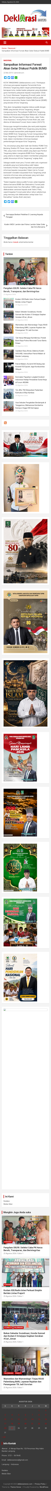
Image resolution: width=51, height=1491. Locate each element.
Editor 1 (20, 1253)
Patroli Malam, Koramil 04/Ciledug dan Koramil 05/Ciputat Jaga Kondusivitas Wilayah (30, 366)
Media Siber (8, 1204)
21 (32, 1424)
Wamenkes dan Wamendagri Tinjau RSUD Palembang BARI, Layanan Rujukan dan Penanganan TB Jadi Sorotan (31, 327)
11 (12, 1419)
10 (5, 1419)
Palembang (18, 1327)
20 (25, 1424)
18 (12, 1424)
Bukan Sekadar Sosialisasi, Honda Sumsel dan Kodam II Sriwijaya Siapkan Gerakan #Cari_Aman (30, 314)
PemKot (18, 1373)
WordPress (44, 1487)
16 (46, 1419)
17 (5, 1424)
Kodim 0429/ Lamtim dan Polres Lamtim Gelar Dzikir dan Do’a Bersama (24, 225)
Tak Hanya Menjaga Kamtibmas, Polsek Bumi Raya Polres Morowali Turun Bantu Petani (30, 340)
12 (19, 1419)
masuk (15, 242)
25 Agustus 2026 (10, 1253)
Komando (8, 1242)
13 (25, 1419)
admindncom (19, 73)
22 (39, 1424)
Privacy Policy (40, 1484)
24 (5, 1428)
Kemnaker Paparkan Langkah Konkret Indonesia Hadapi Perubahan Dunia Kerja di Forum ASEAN (31, 379)
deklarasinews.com (24, 1484)
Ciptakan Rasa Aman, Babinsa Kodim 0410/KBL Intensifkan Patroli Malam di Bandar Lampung (30, 353)
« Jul (3, 1437)
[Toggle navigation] (5, 42)
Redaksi (7, 1201)
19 (19, 1424)
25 (12, 1428)
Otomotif (8, 1327)
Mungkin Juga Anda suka (17, 1212)
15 (39, 1419)
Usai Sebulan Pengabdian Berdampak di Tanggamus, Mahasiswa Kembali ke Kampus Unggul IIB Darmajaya (30, 405)
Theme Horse (15, 1487)
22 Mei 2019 (8, 73)
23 (46, 1424)
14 (32, 1419)
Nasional (8, 60)
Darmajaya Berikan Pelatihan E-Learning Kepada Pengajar (24, 215)
